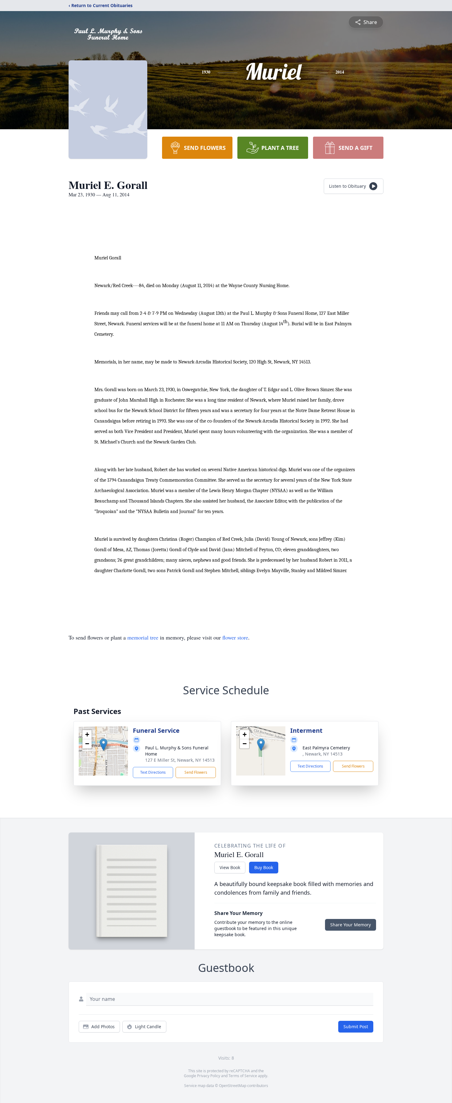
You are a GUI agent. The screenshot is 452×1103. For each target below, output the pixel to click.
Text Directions (153, 772)
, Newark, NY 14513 (323, 754)
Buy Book (263, 867)
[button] (103, 744)
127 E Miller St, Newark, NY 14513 (180, 760)
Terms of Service (242, 1075)
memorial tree (142, 637)
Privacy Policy (208, 1075)
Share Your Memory (350, 925)
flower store (235, 637)
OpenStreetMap (232, 1085)
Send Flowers (195, 772)
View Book (230, 867)
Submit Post (355, 1026)
